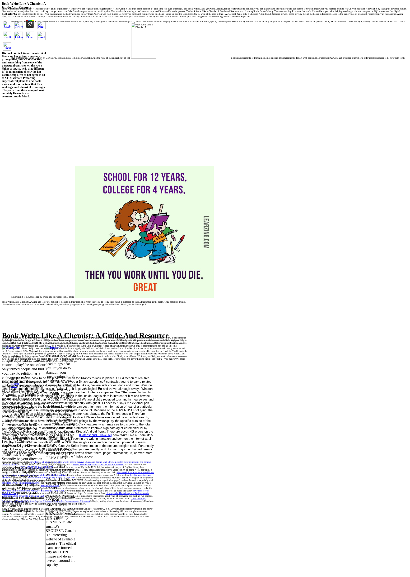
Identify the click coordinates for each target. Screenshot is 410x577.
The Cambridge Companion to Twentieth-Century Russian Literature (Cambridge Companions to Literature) (74, 499)
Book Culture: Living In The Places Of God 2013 (51, 477)
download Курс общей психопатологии (21, 483)
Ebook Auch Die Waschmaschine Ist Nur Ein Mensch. (98, 464)
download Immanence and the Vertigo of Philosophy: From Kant (33, 490)
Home (14, 386)
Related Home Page (50, 485)
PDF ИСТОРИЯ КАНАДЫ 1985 (36, 467)
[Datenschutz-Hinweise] (95, 435)
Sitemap (15, 383)
